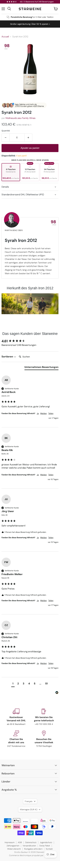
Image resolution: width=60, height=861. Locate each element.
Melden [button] (43, 413)
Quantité (6, 131)
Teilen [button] (50, 413)
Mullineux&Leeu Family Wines (20, 118)
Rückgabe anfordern (33, 849)
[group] (30, 341)
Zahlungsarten (13, 845)
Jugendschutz (46, 842)
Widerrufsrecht (14, 849)
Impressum (9, 842)
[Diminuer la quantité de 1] (5, 138)
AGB (20, 842)
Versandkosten (29, 845)
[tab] (41, 367)
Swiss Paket (44, 845)
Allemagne (28, 809)
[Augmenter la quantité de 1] (28, 138)
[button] (13, 684)
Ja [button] (38, 413)
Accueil (5, 36)
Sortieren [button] (8, 356)
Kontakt (49, 849)
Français (28, 801)
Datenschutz (30, 842)
